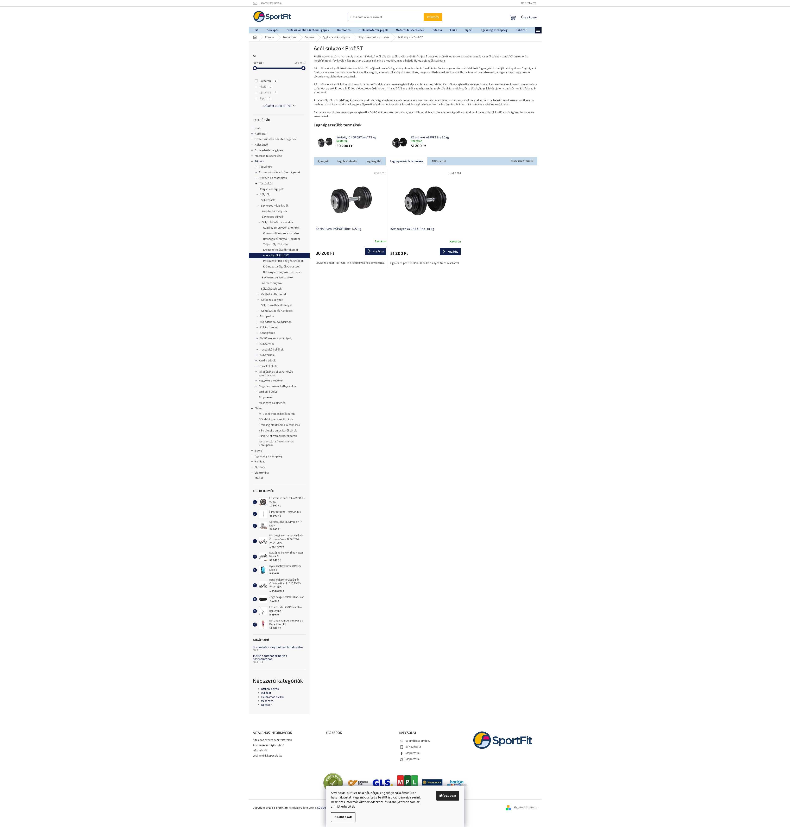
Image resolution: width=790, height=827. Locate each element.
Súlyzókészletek (271, 289)
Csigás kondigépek (272, 189)
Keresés (387, 17)
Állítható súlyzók (272, 283)
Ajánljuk (323, 161)
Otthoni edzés (270, 689)
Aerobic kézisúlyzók (274, 211)
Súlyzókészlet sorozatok (277, 222)
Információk (260, 751)
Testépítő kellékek (272, 350)
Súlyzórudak (267, 355)
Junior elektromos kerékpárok (278, 436)
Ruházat (260, 462)
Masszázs (267, 701)
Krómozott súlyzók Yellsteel (280, 250)
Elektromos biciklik (272, 697)
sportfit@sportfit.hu (417, 741)
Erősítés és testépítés (273, 178)
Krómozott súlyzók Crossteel (281, 267)
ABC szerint (439, 161)
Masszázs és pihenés (272, 403)
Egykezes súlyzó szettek (277, 278)
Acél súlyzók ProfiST (276, 255)
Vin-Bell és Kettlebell (273, 294)
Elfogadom (447, 795)
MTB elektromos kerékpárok (277, 414)
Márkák (259, 478)
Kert (257, 128)
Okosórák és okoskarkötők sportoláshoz (276, 373)
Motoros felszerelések (269, 156)
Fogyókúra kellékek (271, 381)
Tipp (265, 98)
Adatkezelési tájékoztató (268, 745)
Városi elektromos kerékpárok (278, 431)
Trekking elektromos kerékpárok (279, 425)
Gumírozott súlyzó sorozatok (281, 233)
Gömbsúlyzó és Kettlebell (277, 311)
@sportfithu (412, 753)
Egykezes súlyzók (273, 217)
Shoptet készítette (525, 808)
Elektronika (262, 473)
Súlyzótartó (268, 200)
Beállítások (343, 817)
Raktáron (268, 81)
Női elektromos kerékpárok (276, 419)
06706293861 (413, 747)
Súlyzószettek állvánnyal (276, 305)
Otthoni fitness (268, 392)
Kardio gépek (267, 361)
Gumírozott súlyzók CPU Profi (281, 228)
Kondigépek (267, 333)
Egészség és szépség (269, 456)
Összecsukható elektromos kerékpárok (276, 443)
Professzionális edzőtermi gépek (275, 139)
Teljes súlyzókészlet (276, 244)
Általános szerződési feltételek (272, 740)
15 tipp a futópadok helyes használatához (270, 657)
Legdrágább (373, 161)
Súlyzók (265, 194)
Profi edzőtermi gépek (269, 150)
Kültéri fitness (268, 327)
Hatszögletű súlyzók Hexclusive (282, 272)
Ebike (258, 408)
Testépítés (266, 184)
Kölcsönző (261, 145)
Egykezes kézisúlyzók (275, 206)
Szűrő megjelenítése (277, 106)
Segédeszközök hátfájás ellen (278, 386)
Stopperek (265, 397)
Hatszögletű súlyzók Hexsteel (281, 239)
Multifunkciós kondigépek (276, 338)
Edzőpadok (267, 316)
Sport (258, 451)
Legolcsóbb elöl (347, 161)
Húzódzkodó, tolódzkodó (276, 322)
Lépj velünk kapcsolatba (268, 756)
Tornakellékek (268, 366)
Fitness (259, 161)
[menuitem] (256, 30)
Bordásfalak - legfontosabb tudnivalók (278, 647)
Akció (265, 87)
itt (339, 806)
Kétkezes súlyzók (272, 300)
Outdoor (260, 467)
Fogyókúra (265, 167)
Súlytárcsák (267, 344)
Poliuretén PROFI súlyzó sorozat (283, 261)
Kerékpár (260, 134)
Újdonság (268, 92)
